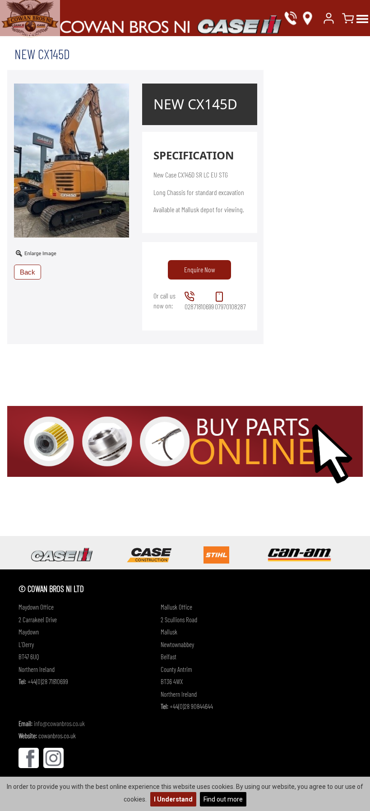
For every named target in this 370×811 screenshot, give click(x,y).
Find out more (223, 799)
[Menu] (362, 18)
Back (27, 272)
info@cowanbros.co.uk (59, 723)
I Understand (173, 799)
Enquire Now (199, 269)
